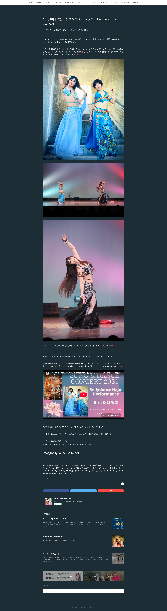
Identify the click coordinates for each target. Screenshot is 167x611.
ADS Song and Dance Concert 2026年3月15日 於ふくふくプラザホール (62, 540)
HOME (30, 2)
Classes (47, 2)
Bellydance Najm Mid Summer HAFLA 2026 (57, 519)
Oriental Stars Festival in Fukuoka (129, 2)
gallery (87, 2)
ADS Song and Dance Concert (53, 536)
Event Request (69, 2)
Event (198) (45, 478)
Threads (95, 2)
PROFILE (38, 2)
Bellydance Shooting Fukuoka (109, 2)
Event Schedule (57, 2)
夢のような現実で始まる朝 (51, 554)
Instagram (79, 2)
